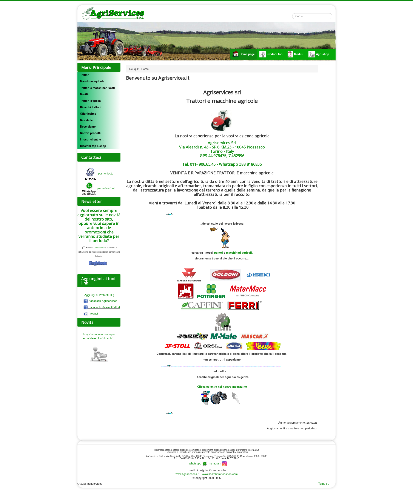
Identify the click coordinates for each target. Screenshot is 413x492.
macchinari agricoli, (239, 252)
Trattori (84, 75)
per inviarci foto (106, 188)
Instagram (215, 463)
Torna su (323, 483)
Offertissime (88, 113)
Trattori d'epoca (90, 101)
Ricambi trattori (90, 107)
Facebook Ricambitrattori (104, 307)
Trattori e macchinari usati (97, 88)
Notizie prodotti (90, 133)
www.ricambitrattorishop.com (220, 474)
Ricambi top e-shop (93, 146)
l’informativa (99, 247)
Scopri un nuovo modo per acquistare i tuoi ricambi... (99, 336)
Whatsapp (195, 463)
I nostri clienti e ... (92, 139)
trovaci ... (95, 313)
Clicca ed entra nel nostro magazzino (222, 386)
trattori (219, 252)
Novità (84, 94)
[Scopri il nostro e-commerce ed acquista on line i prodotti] (98, 352)
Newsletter (87, 120)
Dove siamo (88, 126)
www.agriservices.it (188, 474)
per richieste (104, 173)
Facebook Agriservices (102, 301)
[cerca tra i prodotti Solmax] (222, 322)
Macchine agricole (92, 81)
